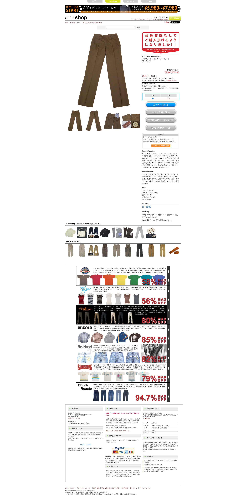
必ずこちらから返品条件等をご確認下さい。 (118, 430)
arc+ (66, 22)
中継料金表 (146, 418)
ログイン (155, 19)
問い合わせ (134, 488)
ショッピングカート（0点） (141, 19)
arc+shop (72, 22)
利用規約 (96, 488)
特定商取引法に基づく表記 (110, 488)
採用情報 (125, 488)
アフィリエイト (145, 488)
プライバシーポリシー (83, 488)
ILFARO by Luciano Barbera (92, 22)
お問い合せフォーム (74, 418)
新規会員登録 (163, 19)
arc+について (69, 488)
